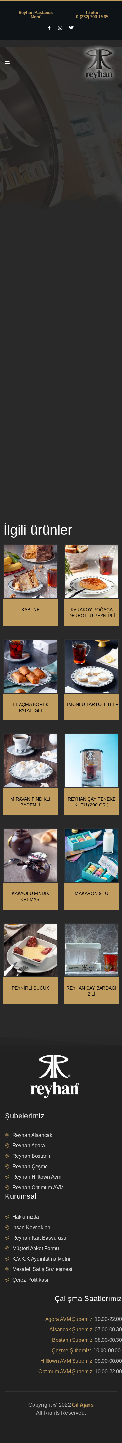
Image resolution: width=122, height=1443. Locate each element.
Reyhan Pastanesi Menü (36, 14)
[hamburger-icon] (7, 63)
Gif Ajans (83, 1405)
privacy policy (17, 1421)
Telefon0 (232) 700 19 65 (92, 14)
